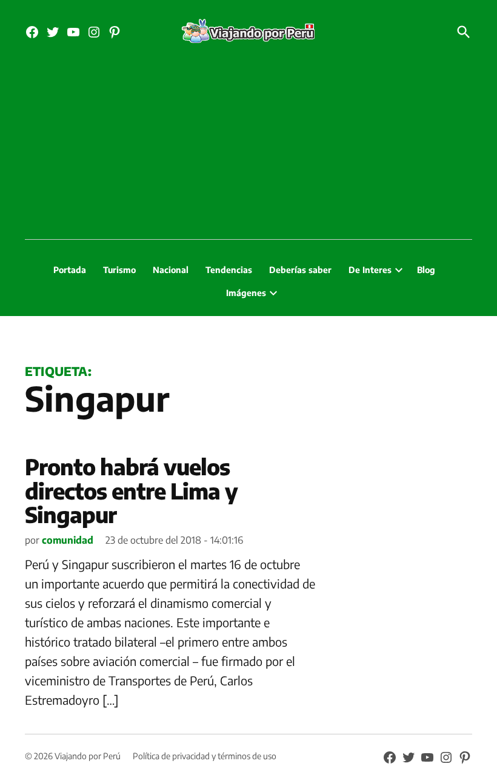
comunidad (67, 540)
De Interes (370, 270)
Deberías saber (300, 270)
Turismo (119, 270)
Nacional (170, 270)
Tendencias (228, 270)
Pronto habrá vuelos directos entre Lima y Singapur (131, 490)
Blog (426, 270)
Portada (69, 270)
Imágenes (246, 293)
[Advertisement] (248, 148)
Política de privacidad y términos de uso (204, 756)
